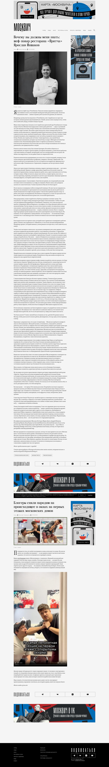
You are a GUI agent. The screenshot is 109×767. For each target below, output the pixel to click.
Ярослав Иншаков (47, 455)
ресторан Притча (36, 455)
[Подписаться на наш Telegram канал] (42, 463)
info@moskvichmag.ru (80, 760)
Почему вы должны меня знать (21, 455)
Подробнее (90, 495)
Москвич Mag (79, 759)
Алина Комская (23, 49)
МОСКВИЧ (22, 27)
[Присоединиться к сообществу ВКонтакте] (57, 463)
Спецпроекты (43, 755)
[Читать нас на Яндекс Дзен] (72, 463)
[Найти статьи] (94, 30)
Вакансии (42, 750)
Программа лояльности (46, 758)
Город (15, 49)
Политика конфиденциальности (48, 752)
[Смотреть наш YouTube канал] (87, 463)
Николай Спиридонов (24, 515)
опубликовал (22, 558)
